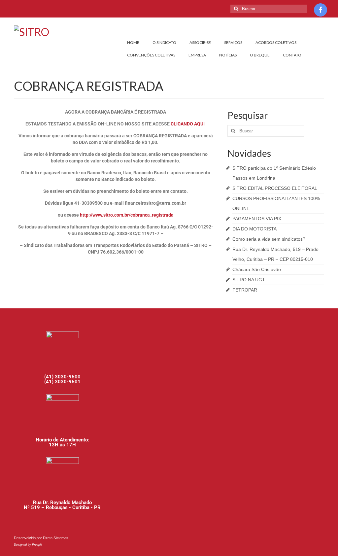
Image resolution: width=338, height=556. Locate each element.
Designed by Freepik (28, 544)
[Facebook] (320, 10)
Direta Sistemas (55, 538)
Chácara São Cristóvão (256, 269)
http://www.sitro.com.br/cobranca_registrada (127, 215)
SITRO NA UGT (248, 279)
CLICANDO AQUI (188, 123)
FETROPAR (244, 290)
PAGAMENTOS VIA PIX (256, 218)
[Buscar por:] (268, 9)
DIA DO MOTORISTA (254, 228)
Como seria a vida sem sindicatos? (268, 239)
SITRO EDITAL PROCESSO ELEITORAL (274, 188)
